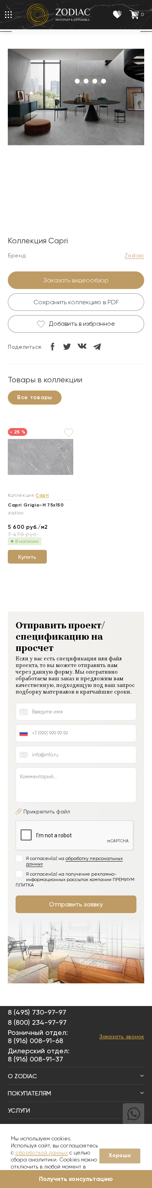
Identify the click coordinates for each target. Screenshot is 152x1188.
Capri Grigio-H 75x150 (36, 505)
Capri (42, 495)
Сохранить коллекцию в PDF (76, 302)
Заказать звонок (121, 1036)
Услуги (19, 1110)
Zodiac (134, 255)
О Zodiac (22, 1076)
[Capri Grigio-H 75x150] (40, 457)
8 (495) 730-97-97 (37, 1012)
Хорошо (120, 1155)
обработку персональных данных (74, 861)
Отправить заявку (76, 904)
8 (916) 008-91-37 (35, 1059)
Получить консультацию (76, 1179)
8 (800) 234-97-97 (37, 1022)
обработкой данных (41, 1152)
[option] (76, 98)
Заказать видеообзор (76, 280)
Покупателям (29, 1093)
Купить (27, 557)
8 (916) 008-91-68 (35, 1040)
